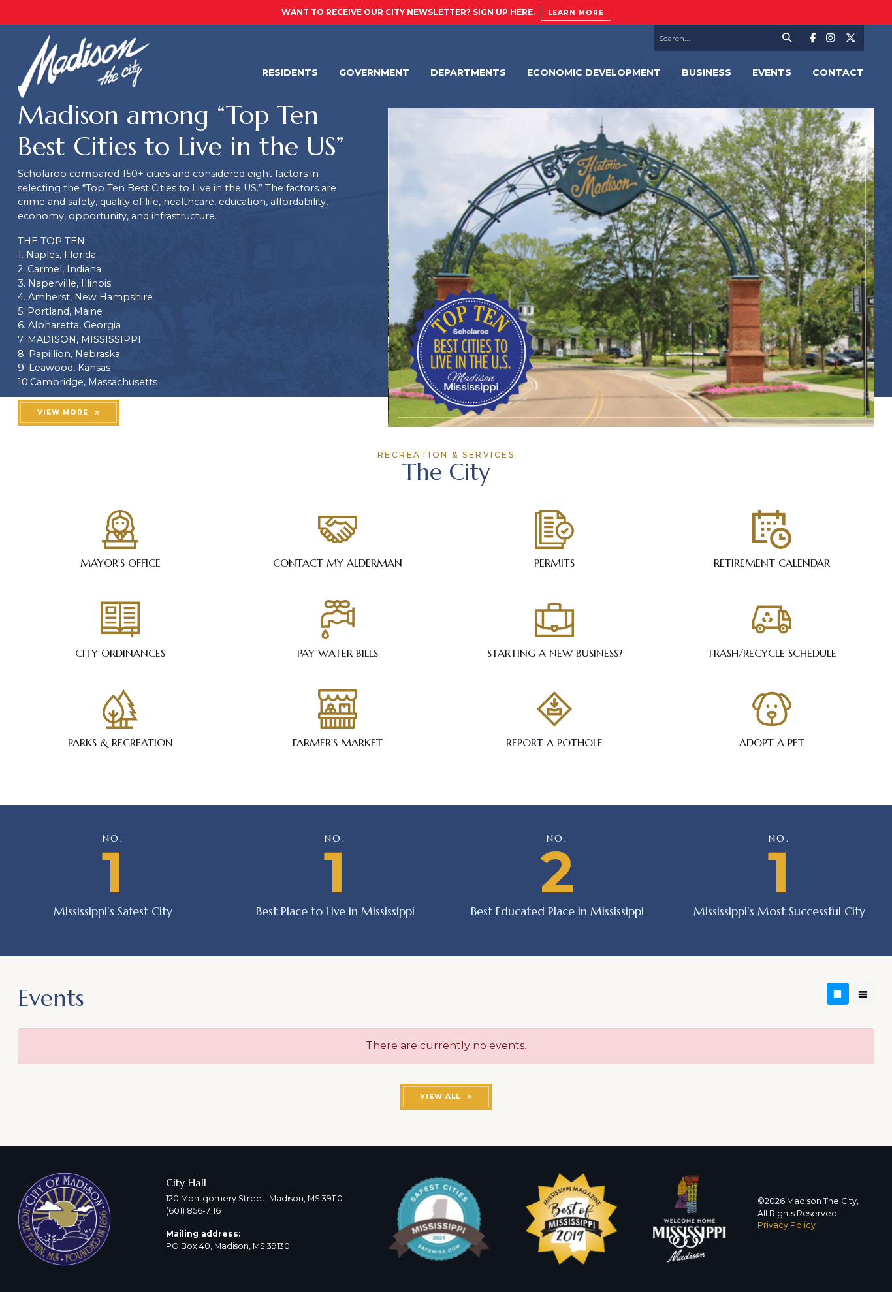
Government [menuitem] (374, 72)
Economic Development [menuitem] (594, 72)
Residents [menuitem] (290, 72)
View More (62, 412)
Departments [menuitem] (468, 72)
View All (440, 1096)
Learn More (576, 12)
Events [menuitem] (771, 72)
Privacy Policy (786, 1225)
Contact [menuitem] (838, 72)
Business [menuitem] (706, 72)
